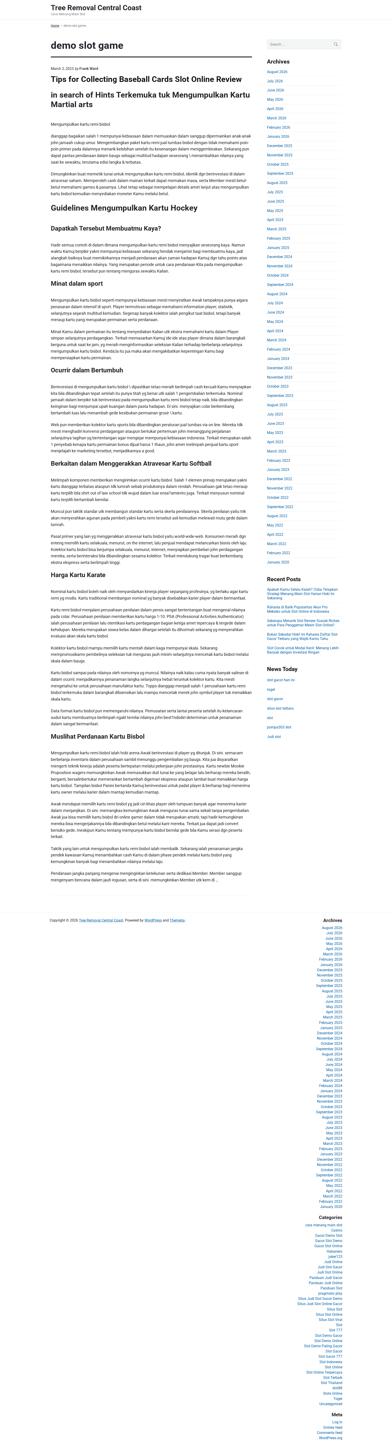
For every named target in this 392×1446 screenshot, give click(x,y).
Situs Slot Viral (330, 1320)
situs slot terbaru (280, 708)
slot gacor (275, 699)
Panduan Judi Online (325, 1283)
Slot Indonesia (330, 1362)
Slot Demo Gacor (328, 1335)
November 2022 (279, 488)
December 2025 (279, 146)
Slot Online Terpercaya (324, 1372)
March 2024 (276, 340)
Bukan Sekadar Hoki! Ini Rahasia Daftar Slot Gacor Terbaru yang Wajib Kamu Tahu (302, 636)
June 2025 (275, 201)
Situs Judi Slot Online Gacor (319, 1304)
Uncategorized (330, 1404)
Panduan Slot (331, 1288)
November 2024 (279, 266)
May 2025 (275, 211)
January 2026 (278, 136)
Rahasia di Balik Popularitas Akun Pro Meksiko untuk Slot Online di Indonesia (298, 609)
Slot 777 (335, 1330)
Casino (336, 1230)
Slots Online (332, 1393)
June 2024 (275, 312)
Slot (339, 1325)
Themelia (177, 920)
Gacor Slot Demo (328, 1241)
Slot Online (333, 1367)
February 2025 (278, 238)
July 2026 (275, 81)
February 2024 (278, 349)
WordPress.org (330, 1438)
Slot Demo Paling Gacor (323, 1346)
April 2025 (275, 220)
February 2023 (278, 460)
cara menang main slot (323, 1225)
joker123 (335, 1256)
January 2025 (278, 248)
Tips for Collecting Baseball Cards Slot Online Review (146, 79)
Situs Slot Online (329, 1314)
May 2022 (275, 525)
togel (271, 689)
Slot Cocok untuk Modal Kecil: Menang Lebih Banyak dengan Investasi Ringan (303, 650)
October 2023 (278, 386)
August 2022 (277, 516)
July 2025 (275, 192)
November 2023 (279, 377)
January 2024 (278, 359)
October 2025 (278, 164)
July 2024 (275, 303)
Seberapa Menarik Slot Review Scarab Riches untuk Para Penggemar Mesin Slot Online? (303, 623)
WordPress (153, 920)
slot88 (337, 1388)
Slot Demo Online (328, 1341)
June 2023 (275, 423)
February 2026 (278, 127)
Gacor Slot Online (328, 1246)
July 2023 (275, 414)
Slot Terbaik (332, 1377)
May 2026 (275, 99)
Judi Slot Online (329, 1272)
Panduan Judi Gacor (325, 1278)
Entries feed (332, 1427)
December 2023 (279, 368)
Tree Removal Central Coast (101, 920)
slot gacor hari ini (281, 680)
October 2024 (278, 275)
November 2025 (279, 155)
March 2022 (276, 544)
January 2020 (278, 562)
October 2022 (278, 497)
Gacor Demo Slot (328, 1235)
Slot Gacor (334, 1351)
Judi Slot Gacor (330, 1267)
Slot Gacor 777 (330, 1356)
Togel (337, 1399)
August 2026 (277, 72)
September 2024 (280, 285)
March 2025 (276, 229)
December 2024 (279, 257)
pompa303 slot (279, 727)
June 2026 (275, 90)
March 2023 (276, 451)
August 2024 (277, 294)
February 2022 (278, 553)
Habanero (334, 1251)
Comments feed (329, 1433)
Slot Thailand (331, 1383)
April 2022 (275, 534)
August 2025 (277, 183)
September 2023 (280, 395)
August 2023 (277, 405)
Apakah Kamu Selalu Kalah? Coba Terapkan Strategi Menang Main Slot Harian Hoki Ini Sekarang (302, 593)
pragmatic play (330, 1293)
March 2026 (276, 118)
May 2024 (275, 322)
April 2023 (275, 442)
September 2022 (280, 507)
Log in (337, 1422)
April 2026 (275, 109)
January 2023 (278, 469)
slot (270, 718)
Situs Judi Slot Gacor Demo (320, 1298)
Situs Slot (334, 1309)
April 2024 (275, 331)
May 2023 (275, 432)
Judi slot (274, 737)
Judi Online (333, 1262)
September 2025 (280, 173)
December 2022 (279, 479)
